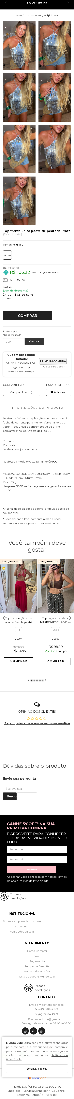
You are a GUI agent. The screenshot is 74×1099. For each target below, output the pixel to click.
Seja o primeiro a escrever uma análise (37, 723)
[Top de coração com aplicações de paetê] (18, 586)
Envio (37, 956)
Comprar (27, 316)
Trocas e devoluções (37, 971)
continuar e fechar (37, 1068)
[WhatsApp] (42, 1032)
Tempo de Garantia (37, 966)
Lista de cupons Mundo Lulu (37, 976)
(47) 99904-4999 (47, 1008)
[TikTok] (33, 1032)
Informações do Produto (37, 407)
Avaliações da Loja (22, 931)
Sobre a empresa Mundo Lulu (22, 921)
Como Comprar (37, 950)
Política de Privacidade (34, 880)
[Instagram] (25, 1032)
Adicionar (60, 392)
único (7, 254)
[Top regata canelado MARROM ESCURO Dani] (55, 586)
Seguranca (22, 926)
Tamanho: (13, 244)
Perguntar (12, 796)
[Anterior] (42, 586)
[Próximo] (32, 586)
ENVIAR (31, 869)
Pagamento (37, 961)
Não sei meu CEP (12, 335)
